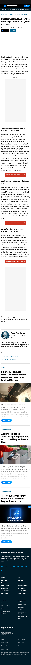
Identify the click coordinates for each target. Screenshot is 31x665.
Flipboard (2, 570)
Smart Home (4, 588)
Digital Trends (8, 7)
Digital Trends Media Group (8, 654)
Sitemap (20, 646)
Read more (6, 420)
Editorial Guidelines (6, 608)
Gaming (3, 583)
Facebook (2, 566)
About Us (3, 600)
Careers (3, 639)
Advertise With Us (5, 606)
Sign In (27, 5)
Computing (4, 580)
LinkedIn (26, 566)
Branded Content (22, 604)
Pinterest (22, 566)
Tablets (19, 577)
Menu (2, 6)
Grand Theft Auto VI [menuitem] (6, 9)
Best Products (21, 588)
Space (19, 583)
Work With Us (4, 642)
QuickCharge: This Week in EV (9, 359)
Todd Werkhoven (7, 28)
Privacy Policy (21, 639)
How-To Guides (22, 591)
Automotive (4, 593)
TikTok (18, 566)
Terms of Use (4, 649)
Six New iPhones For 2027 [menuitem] (18, 9)
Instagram (6, 566)
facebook (11, 337)
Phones (3, 577)
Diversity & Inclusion (6, 646)
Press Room (21, 642)
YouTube (14, 566)
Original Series (22, 593)
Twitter (10, 566)
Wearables (20, 580)
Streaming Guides (22, 585)
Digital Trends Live (15, 356)
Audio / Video (5, 585)
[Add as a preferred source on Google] (5, 30)
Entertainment (4, 356)
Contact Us (4, 603)
